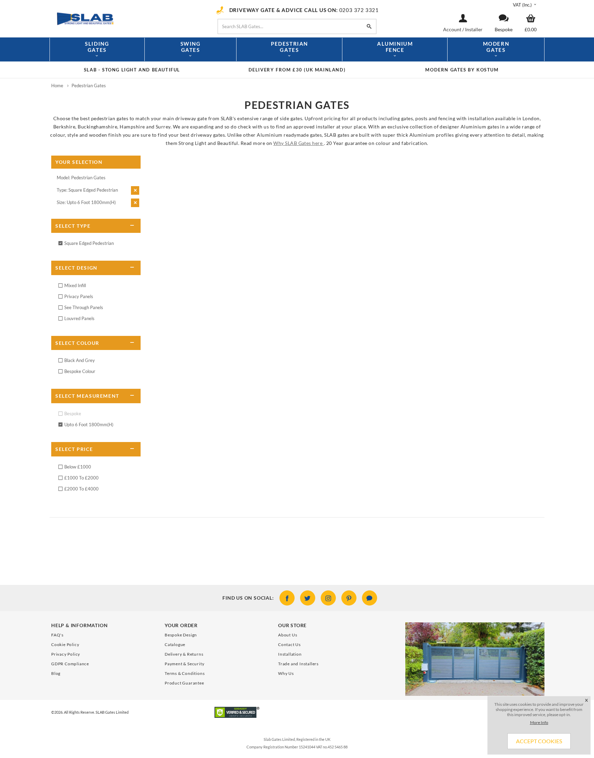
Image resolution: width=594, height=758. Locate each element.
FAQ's (57, 634)
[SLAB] (126, 18)
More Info (539, 722)
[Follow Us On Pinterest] (348, 598)
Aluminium (395, 47)
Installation (290, 654)
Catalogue (175, 644)
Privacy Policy (65, 654)
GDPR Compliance (70, 663)
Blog (55, 673)
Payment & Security (184, 663)
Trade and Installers (298, 663)
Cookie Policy (65, 644)
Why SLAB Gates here (298, 143)
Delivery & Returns (184, 654)
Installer (474, 29)
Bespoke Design (181, 634)
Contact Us (289, 644)
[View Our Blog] (369, 598)
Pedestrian (289, 47)
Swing (190, 47)
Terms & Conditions (185, 673)
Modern (496, 47)
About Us (287, 634)
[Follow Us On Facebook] (287, 598)
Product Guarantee (184, 683)
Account (452, 29)
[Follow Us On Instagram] (328, 598)
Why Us (286, 673)
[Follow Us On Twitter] (307, 598)
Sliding (97, 47)
